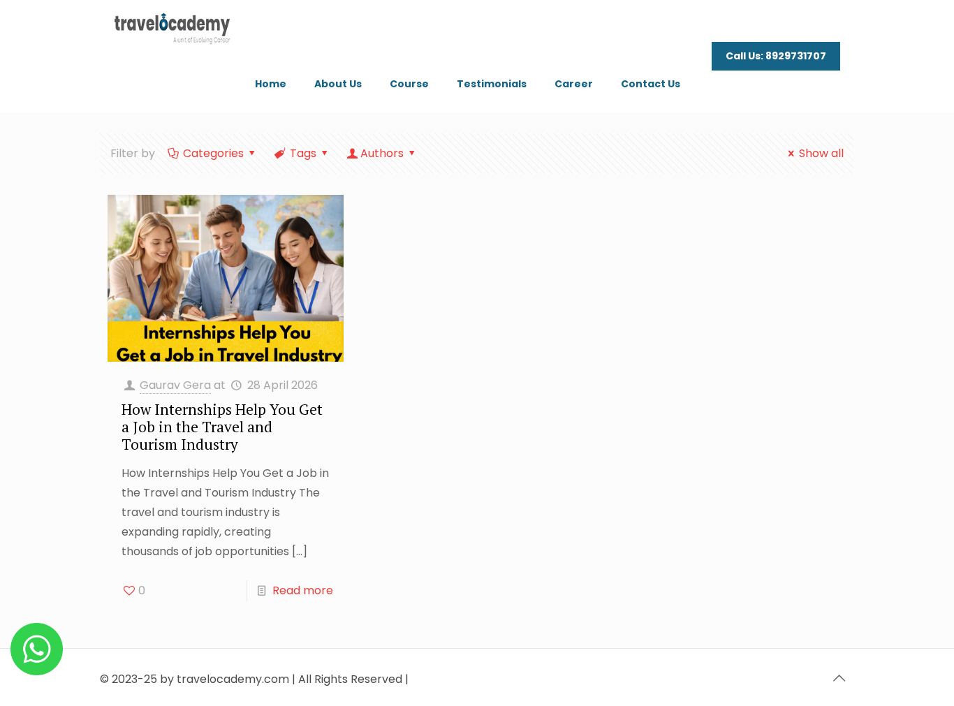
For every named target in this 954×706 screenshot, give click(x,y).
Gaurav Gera (175, 385)
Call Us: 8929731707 (776, 56)
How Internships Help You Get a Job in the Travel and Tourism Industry (222, 426)
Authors (382, 153)
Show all (821, 153)
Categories (213, 153)
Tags (303, 153)
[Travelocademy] (172, 28)
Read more (302, 590)
